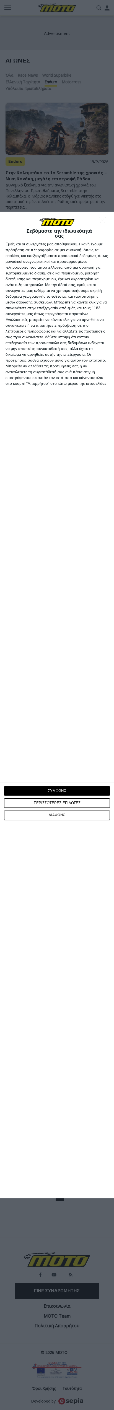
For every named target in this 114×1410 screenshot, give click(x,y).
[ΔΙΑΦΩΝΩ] (104, 221)
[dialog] (57, 705)
